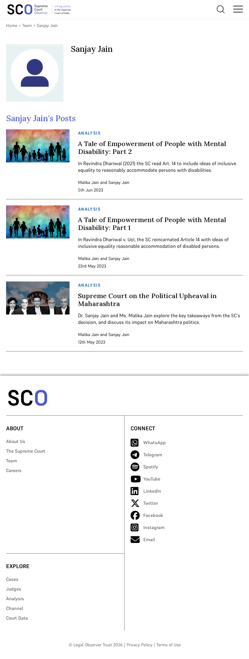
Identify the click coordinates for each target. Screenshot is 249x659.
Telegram (152, 455)
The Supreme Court (25, 451)
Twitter (150, 503)
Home (11, 25)
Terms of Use (168, 645)
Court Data (17, 618)
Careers (14, 470)
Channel (14, 608)
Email (149, 539)
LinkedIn (152, 491)
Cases (12, 579)
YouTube (151, 479)
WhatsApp (154, 442)
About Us (15, 441)
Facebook (153, 515)
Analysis (15, 598)
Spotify (150, 467)
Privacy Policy (139, 645)
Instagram (154, 527)
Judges (13, 589)
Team (27, 25)
